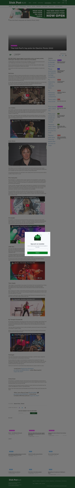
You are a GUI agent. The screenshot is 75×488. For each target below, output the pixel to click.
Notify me (37, 252)
